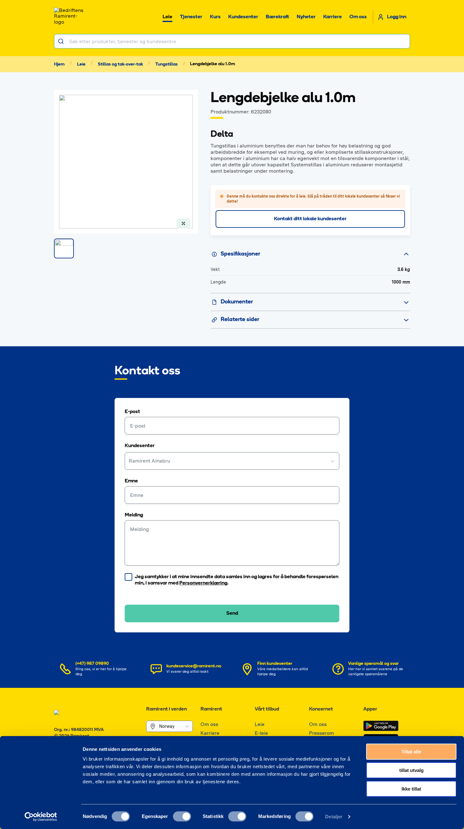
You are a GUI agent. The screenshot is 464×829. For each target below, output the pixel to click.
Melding (134, 515)
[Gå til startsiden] (70, 17)
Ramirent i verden (166, 709)
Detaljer (333, 816)
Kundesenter (140, 445)
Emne (131, 481)
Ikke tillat (411, 789)
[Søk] (61, 41)
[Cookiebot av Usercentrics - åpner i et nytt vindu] (40, 816)
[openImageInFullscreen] (183, 223)
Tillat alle (411, 751)
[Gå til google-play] (381, 726)
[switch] (182, 816)
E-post (132, 411)
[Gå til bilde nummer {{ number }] (64, 248)
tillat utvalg (411, 770)
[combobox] (232, 41)
